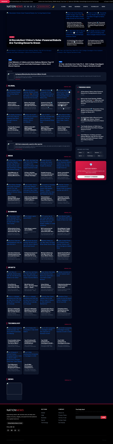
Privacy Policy (62, 415)
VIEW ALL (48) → (68, 86)
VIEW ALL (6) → (68, 324)
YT (25, 6)
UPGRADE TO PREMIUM (90, 176)
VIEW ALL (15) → (68, 212)
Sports (85, 6)
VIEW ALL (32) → (68, 156)
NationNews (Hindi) (43, 6)
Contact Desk (62, 420)
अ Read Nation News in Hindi (15, 423)
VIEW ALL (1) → (68, 380)
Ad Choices (61, 422)
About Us (61, 413)
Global (63, 6)
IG (31, 6)
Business (77, 6)
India (70, 6)
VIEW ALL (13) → (68, 268)
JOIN (103, 417)
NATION (15, 6)
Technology (95, 6)
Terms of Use (62, 417)
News (103, 6)
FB (28, 6)
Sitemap (104, 440)
